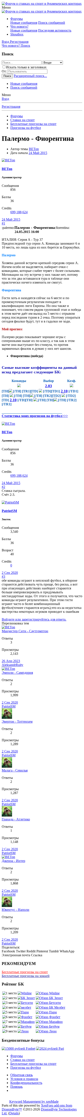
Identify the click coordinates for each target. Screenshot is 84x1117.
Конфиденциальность (26, 1083)
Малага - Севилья (15, 770)
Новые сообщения (23, 22)
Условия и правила (24, 1079)
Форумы (16, 19)
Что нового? (19, 26)
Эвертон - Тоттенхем (17, 721)
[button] (6, 7)
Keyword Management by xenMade (34, 1101)
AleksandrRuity (12, 665)
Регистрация (11, 106)
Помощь (16, 1086)
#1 (3, 223)
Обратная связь (21, 1075)
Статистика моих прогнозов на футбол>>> (35, 416)
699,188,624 (19, 212)
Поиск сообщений (51, 22)
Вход (5, 99)
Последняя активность (54, 30)
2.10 (64, 391)
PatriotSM (9, 511)
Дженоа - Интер (13, 861)
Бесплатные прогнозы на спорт (25, 972)
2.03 (48, 386)
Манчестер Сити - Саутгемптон (25, 631)
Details (14, 1113)
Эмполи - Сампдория (17, 672)
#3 (3, 576)
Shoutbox (16, 34)
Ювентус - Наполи (15, 910)
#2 (3, 487)
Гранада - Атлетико (16, 819)
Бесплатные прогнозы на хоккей (26, 976)
